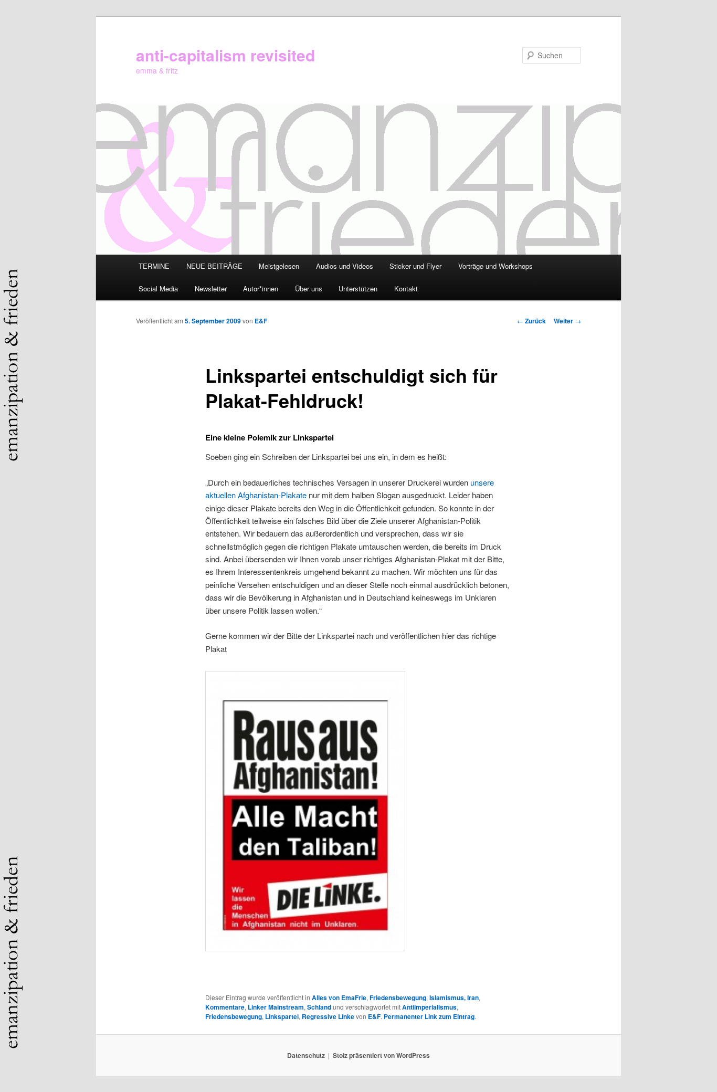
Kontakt (406, 288)
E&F (261, 321)
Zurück (531, 321)
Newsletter (211, 288)
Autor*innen (260, 288)
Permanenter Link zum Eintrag (429, 1016)
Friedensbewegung (398, 997)
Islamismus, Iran (454, 997)
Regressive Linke (328, 1016)
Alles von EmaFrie (339, 997)
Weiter (567, 321)
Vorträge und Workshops (495, 266)
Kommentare (225, 1007)
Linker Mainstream (276, 1007)
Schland (319, 1007)
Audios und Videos (344, 266)
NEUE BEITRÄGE (214, 266)
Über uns (308, 288)
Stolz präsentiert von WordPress (381, 1055)
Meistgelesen (279, 266)
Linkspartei (282, 1016)
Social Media (158, 288)
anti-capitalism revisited (225, 55)
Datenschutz (306, 1055)
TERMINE (154, 266)
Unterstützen (358, 288)
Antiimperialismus (429, 1007)
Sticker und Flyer (415, 266)
